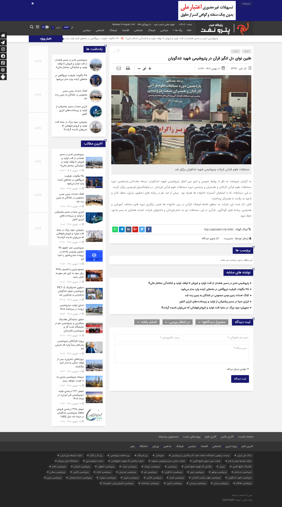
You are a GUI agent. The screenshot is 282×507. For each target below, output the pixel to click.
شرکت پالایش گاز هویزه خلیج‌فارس (127, 461)
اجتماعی (138, 30)
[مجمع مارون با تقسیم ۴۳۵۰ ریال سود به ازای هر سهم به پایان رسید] (79, 276)
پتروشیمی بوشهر (219, 472)
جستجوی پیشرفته (168, 437)
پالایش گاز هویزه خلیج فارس (198, 466)
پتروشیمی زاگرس (80, 472)
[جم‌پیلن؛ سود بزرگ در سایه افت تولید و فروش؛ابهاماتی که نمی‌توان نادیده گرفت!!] (79, 126)
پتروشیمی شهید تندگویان (239, 477)
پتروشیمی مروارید (107, 477)
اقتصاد (125, 30)
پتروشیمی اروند (129, 466)
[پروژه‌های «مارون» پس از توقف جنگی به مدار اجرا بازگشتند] (79, 365)
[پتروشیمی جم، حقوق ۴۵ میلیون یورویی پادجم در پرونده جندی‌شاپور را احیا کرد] (79, 256)
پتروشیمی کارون (174, 483)
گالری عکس (227, 437)
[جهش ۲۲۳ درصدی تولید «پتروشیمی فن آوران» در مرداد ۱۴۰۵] (79, 397)
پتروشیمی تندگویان (173, 472)
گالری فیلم (210, 437)
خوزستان (160, 455)
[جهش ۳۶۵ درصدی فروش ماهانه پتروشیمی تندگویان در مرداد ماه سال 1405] (79, 415)
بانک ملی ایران (244, 455)
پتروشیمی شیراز (177, 477)
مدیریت (228, 238)
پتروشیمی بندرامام (242, 472)
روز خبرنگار (143, 455)
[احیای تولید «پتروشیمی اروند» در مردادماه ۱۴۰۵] (79, 310)
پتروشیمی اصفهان (106, 466)
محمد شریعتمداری (94, 461)
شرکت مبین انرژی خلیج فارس (206, 461)
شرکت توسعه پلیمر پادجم (239, 461)
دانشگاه (143, 446)
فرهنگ (151, 30)
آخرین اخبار (247, 446)
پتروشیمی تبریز (197, 472)
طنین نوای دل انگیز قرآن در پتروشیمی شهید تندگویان (209, 58)
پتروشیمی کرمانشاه (150, 483)
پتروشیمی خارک (103, 472)
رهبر (132, 446)
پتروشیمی (172, 466)
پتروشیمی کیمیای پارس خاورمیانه (118, 483)
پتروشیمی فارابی (154, 477)
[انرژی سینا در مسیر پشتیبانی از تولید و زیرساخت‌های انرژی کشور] (79, 111)
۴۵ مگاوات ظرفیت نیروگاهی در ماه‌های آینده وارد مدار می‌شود (113, 38)
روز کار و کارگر (96, 455)
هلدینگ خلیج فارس (242, 466)
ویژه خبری (231, 446)
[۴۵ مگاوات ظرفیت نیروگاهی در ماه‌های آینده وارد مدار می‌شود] (79, 80)
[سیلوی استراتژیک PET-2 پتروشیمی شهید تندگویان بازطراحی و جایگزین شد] (79, 294)
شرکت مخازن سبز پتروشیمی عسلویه (168, 461)
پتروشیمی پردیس (198, 483)
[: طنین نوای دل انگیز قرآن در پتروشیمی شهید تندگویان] (119, 68)
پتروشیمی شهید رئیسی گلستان (206, 477)
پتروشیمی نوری (54, 477)
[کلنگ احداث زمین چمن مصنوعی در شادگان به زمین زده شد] (79, 96)
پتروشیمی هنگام (243, 483)
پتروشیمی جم (150, 472)
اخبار (235, 51)
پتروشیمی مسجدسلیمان (80, 477)
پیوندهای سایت (191, 437)
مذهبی (167, 446)
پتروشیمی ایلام (59, 466)
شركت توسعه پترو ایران (71, 455)
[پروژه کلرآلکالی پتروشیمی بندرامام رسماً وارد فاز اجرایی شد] (79, 347)
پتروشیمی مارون (131, 477)
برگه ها (178, 30)
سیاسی (164, 30)
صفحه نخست (245, 437)
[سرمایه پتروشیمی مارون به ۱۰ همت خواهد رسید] (79, 381)
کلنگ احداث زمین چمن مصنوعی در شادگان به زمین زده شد (217, 295)
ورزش (155, 446)
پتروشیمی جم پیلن (127, 472)
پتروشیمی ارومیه (152, 466)
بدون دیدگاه (208, 238)
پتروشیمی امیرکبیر (82, 466)
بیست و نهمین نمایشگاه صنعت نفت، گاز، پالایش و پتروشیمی (200, 455)
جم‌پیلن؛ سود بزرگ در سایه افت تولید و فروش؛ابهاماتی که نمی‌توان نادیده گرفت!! (205, 308)
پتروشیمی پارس (221, 483)
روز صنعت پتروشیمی (119, 455)
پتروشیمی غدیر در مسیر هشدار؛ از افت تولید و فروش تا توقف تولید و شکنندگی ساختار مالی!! (197, 38)
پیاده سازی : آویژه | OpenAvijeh (237, 500)
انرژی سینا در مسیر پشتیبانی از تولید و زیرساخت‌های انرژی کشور (214, 301)
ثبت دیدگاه (240, 379)
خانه (189, 30)
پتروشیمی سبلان (57, 472)
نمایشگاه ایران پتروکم (68, 461)
